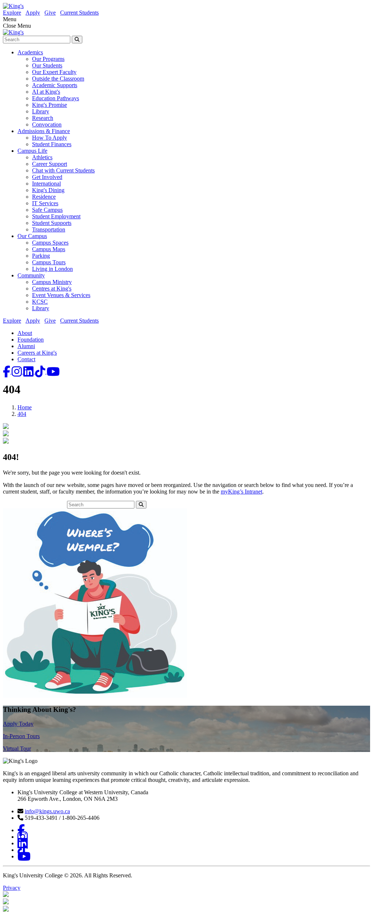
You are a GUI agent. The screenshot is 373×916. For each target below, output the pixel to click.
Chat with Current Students (63, 170)
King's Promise (49, 105)
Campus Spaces (50, 242)
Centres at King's (51, 288)
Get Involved (47, 177)
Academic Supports (54, 85)
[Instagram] (17, 372)
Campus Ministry (52, 282)
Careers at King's (37, 353)
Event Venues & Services (61, 295)
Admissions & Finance (43, 131)
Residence (44, 197)
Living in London (52, 269)
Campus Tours (49, 262)
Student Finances (51, 144)
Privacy (11, 888)
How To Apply (49, 138)
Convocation (47, 124)
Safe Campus (47, 210)
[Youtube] (53, 372)
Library (40, 111)
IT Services (45, 203)
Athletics (42, 157)
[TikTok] (41, 372)
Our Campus (32, 236)
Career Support (49, 164)
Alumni (26, 346)
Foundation (30, 339)
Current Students (79, 12)
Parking (41, 256)
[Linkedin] (29, 372)
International (46, 183)
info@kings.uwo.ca (47, 811)
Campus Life (32, 151)
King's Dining (48, 190)
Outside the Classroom (58, 78)
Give (50, 12)
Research (42, 118)
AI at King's (46, 92)
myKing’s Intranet (241, 491)
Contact (26, 359)
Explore (12, 12)
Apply (32, 12)
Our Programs (48, 59)
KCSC (40, 302)
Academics (30, 52)
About (24, 333)
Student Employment (56, 216)
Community (31, 275)
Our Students (47, 65)
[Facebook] (7, 372)
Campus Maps (48, 249)
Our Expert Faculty (54, 72)
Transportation (48, 229)
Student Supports (51, 223)
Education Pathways (55, 98)
